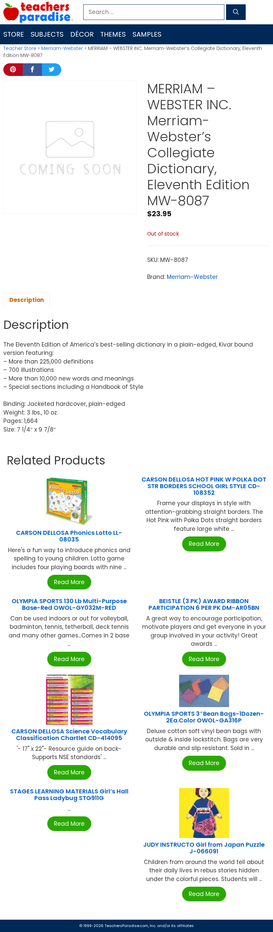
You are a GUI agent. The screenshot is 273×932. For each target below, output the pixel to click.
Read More (69, 582)
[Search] (236, 12)
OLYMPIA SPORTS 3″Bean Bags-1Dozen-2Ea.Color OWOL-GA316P (204, 716)
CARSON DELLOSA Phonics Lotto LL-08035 (69, 535)
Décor (82, 34)
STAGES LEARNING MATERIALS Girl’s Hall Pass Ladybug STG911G (69, 794)
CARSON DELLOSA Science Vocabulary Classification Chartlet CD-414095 (69, 734)
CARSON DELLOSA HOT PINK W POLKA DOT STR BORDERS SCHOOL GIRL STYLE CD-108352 (203, 486)
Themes (113, 34)
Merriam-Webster (62, 48)
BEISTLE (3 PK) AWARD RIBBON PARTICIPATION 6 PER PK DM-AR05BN (203, 604)
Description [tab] (26, 300)
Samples (147, 34)
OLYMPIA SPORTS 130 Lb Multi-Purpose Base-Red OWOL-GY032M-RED (69, 604)
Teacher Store (19, 48)
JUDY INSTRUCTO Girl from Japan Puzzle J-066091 (204, 847)
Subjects (47, 34)
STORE (13, 34)
